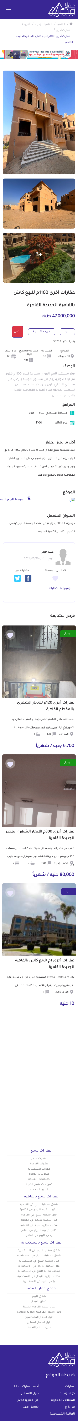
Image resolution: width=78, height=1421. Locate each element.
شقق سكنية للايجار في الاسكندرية (39, 1256)
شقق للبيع (39, 1296)
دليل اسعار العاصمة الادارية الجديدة (39, 1312)
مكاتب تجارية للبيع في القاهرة (38, 1225)
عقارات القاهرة (39, 1164)
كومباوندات (67, 1393)
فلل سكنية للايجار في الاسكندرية (38, 1266)
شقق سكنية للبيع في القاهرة (39, 1204)
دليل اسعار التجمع (39, 1327)
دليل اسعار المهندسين (39, 1317)
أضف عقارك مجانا (26, 1386)
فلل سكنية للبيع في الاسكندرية (39, 1261)
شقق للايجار (39, 1301)
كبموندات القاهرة (39, 1174)
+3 (39, 255)
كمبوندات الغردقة (39, 1179)
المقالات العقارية (63, 1400)
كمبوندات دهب (39, 1189)
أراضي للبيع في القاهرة (39, 1235)
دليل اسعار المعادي (39, 1322)
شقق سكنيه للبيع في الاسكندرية (39, 1250)
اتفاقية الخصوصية (62, 1414)
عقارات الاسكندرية (39, 1169)
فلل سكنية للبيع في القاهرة (39, 1215)
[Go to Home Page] (71, 24)
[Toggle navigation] (8, 10)
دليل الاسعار (30, 1393)
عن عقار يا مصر (28, 1400)
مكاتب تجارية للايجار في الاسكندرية (38, 1276)
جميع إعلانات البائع (59, 588)
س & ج (70, 1407)
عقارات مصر (39, 1158)
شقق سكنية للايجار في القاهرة (39, 1209)
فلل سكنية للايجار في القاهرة (39, 1220)
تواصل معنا (30, 1407)
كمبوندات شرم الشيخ (39, 1184)
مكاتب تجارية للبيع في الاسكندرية (39, 1271)
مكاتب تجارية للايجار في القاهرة (39, 1230)
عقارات (70, 1386)
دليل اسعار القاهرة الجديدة (38, 1307)
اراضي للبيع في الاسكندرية (39, 1281)
